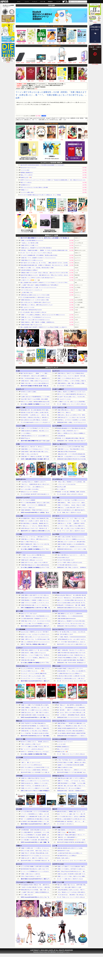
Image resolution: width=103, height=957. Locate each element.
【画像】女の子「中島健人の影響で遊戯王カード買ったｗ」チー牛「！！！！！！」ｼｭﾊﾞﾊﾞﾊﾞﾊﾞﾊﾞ (78, 834)
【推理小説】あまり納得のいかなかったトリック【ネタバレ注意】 (35, 295)
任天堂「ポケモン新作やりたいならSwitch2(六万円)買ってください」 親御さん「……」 (40, 767)
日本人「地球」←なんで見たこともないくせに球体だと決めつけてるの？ (73, 528)
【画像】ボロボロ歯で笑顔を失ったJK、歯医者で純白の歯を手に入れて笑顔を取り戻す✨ (76, 510)
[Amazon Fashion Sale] (27, 223)
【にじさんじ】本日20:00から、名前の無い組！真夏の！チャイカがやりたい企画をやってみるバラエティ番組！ (45, 668)
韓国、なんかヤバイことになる (27, 307)
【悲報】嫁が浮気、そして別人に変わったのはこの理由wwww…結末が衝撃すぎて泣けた (40, 730)
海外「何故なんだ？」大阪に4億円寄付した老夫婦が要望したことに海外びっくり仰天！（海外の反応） (79, 705)
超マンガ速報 (19, 611)
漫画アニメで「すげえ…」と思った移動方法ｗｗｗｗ (32, 486)
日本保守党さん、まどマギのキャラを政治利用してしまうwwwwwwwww (73, 419)
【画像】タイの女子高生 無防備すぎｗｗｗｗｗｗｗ (32, 240)
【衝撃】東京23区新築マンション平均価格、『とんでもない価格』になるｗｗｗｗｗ (75, 783)
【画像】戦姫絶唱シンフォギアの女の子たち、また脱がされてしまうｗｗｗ (73, 829)
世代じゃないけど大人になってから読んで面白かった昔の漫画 (34, 187)
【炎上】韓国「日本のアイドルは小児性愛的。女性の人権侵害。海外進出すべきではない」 (40, 399)
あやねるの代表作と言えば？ (63, 557)
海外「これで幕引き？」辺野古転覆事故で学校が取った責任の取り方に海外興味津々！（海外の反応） (79, 715)
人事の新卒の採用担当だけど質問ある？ (29, 270)
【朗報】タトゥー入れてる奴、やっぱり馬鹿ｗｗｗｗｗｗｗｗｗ (71, 500)
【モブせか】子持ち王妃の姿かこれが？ (65, 560)
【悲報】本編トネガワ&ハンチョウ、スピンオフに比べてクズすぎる (35, 621)
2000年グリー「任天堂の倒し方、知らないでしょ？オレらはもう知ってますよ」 (38, 751)
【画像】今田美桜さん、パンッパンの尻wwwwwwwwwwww (70, 616)
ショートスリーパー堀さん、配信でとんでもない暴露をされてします (72, 525)
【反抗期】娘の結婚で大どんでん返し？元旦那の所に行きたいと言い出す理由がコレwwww (77, 655)
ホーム (18, 1)
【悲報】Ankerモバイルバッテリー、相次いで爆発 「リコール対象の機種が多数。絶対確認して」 (78, 520)
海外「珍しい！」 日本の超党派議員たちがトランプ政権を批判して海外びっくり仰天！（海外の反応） (79, 707)
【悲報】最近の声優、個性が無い (28, 660)
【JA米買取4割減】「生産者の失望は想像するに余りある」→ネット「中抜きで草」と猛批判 (41, 829)
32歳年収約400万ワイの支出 (63, 850)
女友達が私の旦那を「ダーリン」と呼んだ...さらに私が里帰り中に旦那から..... (74, 671)
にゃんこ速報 (19, 516)
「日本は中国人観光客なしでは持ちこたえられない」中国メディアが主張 (73, 889)
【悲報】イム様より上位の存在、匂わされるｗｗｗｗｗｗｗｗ (70, 536)
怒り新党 (77, 265)
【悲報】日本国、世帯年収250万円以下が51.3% (31, 309)
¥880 (47, 588)
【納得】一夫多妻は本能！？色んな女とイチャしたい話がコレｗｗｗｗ (72, 650)
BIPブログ (77, 247)
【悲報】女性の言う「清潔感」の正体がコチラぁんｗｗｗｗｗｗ (35, 380)
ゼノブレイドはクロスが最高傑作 (28, 500)
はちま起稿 (19, 809)
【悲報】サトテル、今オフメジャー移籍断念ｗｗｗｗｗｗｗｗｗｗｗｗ (72, 539)
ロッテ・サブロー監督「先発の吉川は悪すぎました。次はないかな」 (72, 641)
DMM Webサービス (54, 952)
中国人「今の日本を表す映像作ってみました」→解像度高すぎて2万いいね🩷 (37, 378)
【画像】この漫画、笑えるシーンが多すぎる (30, 873)
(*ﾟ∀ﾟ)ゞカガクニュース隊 (59, 407)
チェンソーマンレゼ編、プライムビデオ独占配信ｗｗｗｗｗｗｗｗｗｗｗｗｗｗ (38, 623)
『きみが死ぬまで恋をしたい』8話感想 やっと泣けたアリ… (34, 481)
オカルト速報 (55, 592)
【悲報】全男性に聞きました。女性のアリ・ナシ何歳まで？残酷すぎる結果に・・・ (75, 410)
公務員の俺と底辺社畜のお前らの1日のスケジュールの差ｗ (70, 848)
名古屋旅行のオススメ (25, 184)
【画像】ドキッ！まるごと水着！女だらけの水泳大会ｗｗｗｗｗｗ (35, 319)
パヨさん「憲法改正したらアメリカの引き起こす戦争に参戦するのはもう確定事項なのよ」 (77, 892)
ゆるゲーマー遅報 (20, 739)
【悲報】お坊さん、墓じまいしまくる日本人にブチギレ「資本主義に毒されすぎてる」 (76, 415)
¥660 (24, 590)
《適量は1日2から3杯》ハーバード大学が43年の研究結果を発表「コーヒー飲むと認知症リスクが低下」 (79, 454)
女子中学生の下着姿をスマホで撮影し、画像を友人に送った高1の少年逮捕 (73, 762)
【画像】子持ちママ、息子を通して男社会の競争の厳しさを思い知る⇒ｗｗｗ (38, 853)
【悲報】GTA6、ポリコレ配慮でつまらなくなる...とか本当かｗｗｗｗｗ (36, 710)
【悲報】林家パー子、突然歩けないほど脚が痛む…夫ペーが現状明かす (36, 456)
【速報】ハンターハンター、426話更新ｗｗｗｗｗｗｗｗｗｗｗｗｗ (72, 546)
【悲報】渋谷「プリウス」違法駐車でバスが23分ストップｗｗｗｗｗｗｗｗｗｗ (38, 257)
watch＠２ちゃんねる (58, 864)
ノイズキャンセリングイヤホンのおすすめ (66, 484)
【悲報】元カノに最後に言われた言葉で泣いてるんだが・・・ (34, 778)
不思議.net (19, 845)
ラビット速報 (55, 497)
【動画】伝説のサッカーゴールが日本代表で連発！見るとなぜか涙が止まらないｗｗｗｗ (40, 597)
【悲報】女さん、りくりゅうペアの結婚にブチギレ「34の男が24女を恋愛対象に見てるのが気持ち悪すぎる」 (44, 655)
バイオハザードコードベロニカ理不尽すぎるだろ (31, 765)
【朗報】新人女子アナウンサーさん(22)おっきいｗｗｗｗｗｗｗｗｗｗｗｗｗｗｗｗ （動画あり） (42, 855)
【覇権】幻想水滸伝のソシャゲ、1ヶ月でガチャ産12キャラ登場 (35, 299)
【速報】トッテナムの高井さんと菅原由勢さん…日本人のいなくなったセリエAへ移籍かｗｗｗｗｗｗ (43, 314)
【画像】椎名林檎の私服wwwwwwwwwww (66, 618)
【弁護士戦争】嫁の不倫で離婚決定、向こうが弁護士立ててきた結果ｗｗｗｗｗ (38, 725)
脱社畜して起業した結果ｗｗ (63, 858)
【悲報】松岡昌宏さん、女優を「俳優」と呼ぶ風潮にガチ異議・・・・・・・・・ (75, 383)
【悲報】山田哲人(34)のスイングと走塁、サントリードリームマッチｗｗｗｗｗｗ (38, 287)
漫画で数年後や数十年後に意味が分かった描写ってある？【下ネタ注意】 (37, 869)
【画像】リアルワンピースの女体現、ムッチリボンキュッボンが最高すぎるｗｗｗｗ (39, 602)
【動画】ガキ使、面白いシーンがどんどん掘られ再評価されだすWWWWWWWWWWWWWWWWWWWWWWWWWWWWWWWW (49, 383)
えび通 (76, 277)
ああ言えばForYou (21, 479)
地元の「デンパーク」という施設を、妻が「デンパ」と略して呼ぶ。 (72, 814)
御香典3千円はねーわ (25, 438)
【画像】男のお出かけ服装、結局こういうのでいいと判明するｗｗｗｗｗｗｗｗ (74, 778)
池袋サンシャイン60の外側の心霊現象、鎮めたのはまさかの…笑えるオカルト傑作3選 (75, 600)
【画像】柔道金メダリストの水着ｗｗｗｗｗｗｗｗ (32, 260)
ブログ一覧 (42, 1)
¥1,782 (8, 62)
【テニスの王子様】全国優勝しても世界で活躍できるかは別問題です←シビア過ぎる (39, 866)
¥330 (75, 915)
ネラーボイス (55, 516)
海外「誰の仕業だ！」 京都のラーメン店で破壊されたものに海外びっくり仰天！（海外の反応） (78, 710)
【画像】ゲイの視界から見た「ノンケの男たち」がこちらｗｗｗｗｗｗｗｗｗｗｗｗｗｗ (40, 848)
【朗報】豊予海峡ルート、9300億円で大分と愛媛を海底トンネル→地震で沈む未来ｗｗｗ (76, 723)
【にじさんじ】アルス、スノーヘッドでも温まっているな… (34, 678)
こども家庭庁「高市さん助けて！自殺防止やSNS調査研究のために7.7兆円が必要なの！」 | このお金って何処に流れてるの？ (48, 892)
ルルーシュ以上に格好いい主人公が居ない (30, 489)
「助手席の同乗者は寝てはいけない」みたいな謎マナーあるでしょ (71, 639)
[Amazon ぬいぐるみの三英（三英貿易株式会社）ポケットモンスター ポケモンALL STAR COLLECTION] (51, 151)
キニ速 (76, 272)
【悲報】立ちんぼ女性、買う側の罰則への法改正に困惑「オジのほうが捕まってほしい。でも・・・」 (79, 873)
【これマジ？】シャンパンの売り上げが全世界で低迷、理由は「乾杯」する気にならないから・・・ (79, 446)
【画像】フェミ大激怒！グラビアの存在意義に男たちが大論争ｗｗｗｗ (36, 705)
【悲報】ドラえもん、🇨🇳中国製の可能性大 (66, 832)
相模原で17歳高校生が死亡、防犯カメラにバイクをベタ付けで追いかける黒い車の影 (39, 544)
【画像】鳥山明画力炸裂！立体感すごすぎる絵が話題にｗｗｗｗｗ (35, 715)
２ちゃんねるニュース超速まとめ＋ (25, 882)
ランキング (34, 1)
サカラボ (77, 314)
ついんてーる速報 (20, 425)
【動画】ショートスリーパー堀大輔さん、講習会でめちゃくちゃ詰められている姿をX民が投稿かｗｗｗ (43, 657)
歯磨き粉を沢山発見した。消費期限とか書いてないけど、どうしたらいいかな (74, 811)
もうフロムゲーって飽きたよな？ (28, 507)
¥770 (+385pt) (95, 64)
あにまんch (19, 864)
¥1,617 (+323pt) (8, 42)
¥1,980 (75, 347)
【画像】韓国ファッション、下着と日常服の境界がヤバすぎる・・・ (72, 449)
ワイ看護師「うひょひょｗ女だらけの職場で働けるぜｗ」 (33, 555)
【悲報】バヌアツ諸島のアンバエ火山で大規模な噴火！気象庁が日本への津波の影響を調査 (77, 866)
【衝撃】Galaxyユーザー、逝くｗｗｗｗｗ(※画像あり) (69, 788)
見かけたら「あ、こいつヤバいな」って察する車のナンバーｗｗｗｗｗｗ (37, 536)
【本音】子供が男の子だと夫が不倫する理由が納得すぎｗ (33, 723)
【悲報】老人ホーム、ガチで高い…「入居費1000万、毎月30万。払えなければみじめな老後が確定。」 (79, 523)
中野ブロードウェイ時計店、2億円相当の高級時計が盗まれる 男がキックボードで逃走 (39, 401)
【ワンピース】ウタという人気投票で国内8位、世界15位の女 (34, 769)
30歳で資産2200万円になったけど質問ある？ (67, 855)
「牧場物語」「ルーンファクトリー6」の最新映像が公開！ (33, 505)
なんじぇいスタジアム (58, 629)
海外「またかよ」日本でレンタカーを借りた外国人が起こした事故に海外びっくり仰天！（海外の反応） (79, 712)
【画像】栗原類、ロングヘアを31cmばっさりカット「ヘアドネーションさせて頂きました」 (41, 449)
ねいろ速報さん (56, 552)
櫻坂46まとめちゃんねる (80, 250)
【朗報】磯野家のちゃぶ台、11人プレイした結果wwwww (69, 613)
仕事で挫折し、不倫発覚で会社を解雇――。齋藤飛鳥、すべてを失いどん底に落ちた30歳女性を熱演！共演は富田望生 (46, 250)
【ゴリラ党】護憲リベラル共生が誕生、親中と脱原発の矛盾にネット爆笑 (37, 839)
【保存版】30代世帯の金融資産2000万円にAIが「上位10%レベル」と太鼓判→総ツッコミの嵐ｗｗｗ (79, 728)
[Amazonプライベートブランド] (28, 151)
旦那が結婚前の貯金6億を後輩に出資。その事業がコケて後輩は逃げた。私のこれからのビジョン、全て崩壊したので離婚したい (48, 265)
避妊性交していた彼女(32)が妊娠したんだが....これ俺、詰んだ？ (71, 678)
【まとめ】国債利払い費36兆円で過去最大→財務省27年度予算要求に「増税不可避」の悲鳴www (78, 733)
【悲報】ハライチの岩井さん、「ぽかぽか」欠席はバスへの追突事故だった (73, 505)
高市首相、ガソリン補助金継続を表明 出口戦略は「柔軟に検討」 (71, 438)
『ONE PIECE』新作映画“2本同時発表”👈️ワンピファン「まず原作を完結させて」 (75, 839)
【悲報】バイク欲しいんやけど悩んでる (29, 454)
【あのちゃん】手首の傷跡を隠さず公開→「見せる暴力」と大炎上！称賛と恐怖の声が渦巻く (41, 837)
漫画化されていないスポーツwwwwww (29, 491)
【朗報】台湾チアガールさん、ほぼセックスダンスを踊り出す (34, 562)
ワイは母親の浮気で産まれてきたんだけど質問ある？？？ (69, 673)
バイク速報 (77, 304)
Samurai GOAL (78, 255)
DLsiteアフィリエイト (65, 952)
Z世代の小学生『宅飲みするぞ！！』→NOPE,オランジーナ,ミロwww (72, 769)
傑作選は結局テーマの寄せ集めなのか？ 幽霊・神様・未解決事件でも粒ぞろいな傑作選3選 (77, 605)
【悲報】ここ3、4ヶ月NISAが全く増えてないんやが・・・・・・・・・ (72, 378)
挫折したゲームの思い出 (26, 182)
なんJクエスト (78, 257)
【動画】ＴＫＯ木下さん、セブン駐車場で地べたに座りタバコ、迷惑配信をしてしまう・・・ (41, 785)
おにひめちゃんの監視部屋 (29, 115)
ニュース (27, 1)
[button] (17, 15)
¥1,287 (73, 589)
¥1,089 (51, 346)
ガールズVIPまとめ (79, 242)
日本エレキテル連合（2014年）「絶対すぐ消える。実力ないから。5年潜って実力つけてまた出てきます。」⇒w (45, 850)
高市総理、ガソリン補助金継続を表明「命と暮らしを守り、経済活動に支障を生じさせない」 (41, 816)
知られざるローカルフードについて (28, 167)
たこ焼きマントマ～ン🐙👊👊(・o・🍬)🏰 (30, 280)
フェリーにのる (24, 394)
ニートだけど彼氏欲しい (26, 433)
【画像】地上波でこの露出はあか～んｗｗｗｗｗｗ (32, 560)
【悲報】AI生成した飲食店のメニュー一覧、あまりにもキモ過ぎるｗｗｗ (37, 650)
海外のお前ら (55, 702)
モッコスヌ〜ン (20, 827)
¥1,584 (8, 22)
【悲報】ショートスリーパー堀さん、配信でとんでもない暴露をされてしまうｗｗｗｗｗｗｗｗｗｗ (79, 876)
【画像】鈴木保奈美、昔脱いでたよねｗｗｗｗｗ (31, 324)
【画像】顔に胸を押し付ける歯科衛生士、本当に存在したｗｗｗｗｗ (36, 430)
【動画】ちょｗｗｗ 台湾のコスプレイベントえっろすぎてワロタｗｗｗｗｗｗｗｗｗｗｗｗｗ (41, 780)
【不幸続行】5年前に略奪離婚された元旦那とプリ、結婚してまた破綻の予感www (75, 657)
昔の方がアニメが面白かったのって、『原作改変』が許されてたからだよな (37, 741)
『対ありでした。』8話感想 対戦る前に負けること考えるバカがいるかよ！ (37, 484)
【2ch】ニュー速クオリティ (59, 444)
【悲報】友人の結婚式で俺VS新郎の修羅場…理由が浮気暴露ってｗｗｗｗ (73, 660)
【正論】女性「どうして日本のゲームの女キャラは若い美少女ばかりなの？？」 (38, 277)
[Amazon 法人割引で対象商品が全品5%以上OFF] (49, 223)
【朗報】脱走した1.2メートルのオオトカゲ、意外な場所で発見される (72, 541)
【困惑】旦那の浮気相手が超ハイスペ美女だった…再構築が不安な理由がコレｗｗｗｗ (39, 728)
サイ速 (76, 290)
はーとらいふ (77, 295)
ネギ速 (76, 309)
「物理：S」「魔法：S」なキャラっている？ (30, 762)
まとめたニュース (78, 285)
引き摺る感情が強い (61, 435)
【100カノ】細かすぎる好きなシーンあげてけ (31, 876)
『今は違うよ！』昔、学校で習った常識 (29, 242)
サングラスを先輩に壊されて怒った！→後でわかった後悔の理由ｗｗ (72, 816)
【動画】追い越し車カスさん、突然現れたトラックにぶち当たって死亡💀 (37, 783)
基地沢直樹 (77, 275)
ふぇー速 (77, 270)
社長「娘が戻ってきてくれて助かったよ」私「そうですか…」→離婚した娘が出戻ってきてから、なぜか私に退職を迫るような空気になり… (51, 262)
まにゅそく (77, 240)
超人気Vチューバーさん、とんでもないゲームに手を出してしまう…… (36, 634)
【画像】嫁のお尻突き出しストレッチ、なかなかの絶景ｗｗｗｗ (35, 435)
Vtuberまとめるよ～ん (22, 666)
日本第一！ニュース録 (58, 882)
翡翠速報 (54, 757)
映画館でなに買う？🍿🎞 (26, 177)
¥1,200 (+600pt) (94, 44)
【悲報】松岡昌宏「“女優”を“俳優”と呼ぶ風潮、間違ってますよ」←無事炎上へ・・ (39, 451)
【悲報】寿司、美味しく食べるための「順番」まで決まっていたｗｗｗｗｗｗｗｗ (75, 785)
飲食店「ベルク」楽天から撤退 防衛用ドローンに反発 (69, 887)
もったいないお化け (25, 170)
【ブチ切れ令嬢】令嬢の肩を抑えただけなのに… (67, 565)
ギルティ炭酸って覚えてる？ (27, 894)
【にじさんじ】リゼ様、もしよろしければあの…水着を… (33, 676)
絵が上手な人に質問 (61, 486)
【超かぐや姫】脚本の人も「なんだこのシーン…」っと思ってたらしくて (73, 555)
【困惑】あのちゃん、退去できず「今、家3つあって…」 (33, 446)
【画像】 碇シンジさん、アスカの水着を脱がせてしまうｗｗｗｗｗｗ (36, 317)
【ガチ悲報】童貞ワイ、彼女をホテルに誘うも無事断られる (34, 375)
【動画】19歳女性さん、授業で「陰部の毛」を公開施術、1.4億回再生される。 (38, 322)
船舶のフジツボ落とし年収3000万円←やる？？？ (68, 430)
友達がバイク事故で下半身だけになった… (30, 541)
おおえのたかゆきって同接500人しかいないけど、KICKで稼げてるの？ (36, 631)
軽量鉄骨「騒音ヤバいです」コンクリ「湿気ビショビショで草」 (71, 518)
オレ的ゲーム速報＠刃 (79, 307)
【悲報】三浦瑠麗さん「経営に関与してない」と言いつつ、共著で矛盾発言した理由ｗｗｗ (40, 707)
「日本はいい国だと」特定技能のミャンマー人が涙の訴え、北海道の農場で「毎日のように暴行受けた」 (79, 481)
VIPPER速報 (19, 775)
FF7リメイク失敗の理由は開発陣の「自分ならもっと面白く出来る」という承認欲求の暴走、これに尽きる (44, 502)
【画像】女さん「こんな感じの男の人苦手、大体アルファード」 (71, 507)
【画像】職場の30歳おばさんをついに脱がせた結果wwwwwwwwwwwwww (37, 565)
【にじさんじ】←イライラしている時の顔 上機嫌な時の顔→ (34, 673)
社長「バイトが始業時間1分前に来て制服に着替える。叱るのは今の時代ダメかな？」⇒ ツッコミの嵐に (43, 819)
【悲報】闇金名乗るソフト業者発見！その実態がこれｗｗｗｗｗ (35, 600)
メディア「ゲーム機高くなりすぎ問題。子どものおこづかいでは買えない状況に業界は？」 (40, 746)
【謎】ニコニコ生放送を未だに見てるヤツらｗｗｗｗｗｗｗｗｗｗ (35, 641)
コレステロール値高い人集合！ (27, 192)
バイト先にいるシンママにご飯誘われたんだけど (31, 557)
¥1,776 (27, 347)
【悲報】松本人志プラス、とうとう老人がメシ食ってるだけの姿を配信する (73, 417)
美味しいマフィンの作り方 (26, 175)
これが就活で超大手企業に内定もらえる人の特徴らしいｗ (69, 853)
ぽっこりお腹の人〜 (61, 489)
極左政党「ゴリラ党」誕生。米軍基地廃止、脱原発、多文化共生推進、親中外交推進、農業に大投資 (79, 491)
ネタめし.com (19, 592)
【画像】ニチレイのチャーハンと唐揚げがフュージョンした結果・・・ (36, 788)
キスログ (54, 647)
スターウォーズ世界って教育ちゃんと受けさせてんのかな (69, 562)
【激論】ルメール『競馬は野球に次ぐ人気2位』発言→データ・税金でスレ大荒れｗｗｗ (76, 725)
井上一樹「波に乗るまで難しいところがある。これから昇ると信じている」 (73, 631)
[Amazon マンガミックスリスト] (51, 15)
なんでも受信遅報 (78, 299)
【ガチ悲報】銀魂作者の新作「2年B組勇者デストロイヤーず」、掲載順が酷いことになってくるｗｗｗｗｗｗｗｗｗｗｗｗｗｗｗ (49, 618)
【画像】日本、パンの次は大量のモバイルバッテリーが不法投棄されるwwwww (74, 456)
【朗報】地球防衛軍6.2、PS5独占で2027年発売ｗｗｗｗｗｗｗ (34, 510)
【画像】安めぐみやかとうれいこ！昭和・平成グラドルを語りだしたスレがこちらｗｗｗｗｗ (41, 712)
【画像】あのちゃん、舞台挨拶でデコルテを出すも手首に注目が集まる (36, 247)
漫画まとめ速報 (56, 827)
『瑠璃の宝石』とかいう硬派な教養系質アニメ (67, 837)
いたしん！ (77, 324)
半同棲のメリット (24, 189)
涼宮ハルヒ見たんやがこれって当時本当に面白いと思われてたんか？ (36, 302)
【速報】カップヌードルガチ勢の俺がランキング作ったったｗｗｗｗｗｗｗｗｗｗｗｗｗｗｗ (41, 428)
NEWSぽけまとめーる (58, 775)
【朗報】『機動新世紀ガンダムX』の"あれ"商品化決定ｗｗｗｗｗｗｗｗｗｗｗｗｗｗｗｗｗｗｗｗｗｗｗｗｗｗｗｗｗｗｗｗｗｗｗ (49, 616)
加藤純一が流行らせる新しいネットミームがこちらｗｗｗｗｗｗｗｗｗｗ (37, 636)
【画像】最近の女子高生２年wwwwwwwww (66, 451)
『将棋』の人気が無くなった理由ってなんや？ (31, 744)
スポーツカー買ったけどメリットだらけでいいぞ (31, 290)
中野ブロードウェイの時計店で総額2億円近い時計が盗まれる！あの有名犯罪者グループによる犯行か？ (79, 394)
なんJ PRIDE (77, 287)
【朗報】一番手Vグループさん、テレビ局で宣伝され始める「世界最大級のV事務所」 (39, 639)
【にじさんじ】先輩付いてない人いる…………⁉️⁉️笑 (32, 671)
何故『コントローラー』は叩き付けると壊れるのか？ (32, 749)
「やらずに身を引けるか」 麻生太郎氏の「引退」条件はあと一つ (71, 894)
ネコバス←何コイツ (25, 760)
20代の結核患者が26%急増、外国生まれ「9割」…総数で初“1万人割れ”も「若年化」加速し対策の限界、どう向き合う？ (47, 884)
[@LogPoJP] (63, 2)
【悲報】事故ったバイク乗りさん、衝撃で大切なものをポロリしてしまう (37, 304)
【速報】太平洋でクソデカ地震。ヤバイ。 (30, 245)
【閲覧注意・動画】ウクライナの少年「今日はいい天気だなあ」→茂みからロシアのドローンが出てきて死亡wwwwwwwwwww (48, 272)
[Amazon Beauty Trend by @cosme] (74, 224)
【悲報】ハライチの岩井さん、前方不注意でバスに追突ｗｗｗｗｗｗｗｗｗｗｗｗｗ (75, 869)
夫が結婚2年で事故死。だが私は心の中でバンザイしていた (70, 668)
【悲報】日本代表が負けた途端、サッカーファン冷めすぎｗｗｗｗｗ (36, 605)
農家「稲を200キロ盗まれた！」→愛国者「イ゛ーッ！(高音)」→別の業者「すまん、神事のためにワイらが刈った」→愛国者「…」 (49, 373)
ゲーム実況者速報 (20, 629)
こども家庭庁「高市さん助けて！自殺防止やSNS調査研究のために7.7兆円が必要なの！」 (40, 285)
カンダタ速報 (19, 757)
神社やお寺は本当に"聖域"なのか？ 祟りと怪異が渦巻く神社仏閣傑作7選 (73, 595)
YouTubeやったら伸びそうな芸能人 (28, 391)
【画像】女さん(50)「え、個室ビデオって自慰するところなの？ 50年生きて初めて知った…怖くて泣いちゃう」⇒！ (46, 858)
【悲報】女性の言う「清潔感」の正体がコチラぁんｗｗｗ (33, 652)
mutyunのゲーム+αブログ (23, 497)
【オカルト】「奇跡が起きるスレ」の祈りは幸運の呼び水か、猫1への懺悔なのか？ (75, 597)
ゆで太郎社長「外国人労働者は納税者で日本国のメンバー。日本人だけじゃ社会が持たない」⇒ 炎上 (42, 821)
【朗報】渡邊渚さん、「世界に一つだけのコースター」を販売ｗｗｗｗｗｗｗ (74, 502)
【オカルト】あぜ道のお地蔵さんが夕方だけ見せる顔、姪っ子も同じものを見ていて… (76, 602)
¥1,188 (27, 917)
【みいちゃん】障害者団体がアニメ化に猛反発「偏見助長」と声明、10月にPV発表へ (39, 834)
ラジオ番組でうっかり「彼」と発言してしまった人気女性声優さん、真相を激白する (75, 401)
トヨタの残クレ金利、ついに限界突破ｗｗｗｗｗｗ (32, 546)
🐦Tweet (44, 115)
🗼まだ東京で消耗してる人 (27, 292)
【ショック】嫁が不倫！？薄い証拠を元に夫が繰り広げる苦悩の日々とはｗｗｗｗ (38, 733)
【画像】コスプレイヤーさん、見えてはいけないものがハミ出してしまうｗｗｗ (74, 623)
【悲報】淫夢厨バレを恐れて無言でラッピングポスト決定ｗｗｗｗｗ (36, 595)
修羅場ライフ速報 (20, 407)
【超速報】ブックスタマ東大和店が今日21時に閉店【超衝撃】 (70, 765)
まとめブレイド (78, 245)
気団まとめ (19, 720)
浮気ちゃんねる (56, 666)
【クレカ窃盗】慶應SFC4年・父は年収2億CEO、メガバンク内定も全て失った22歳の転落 (40, 832)
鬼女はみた (77, 262)
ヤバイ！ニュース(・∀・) (58, 720)
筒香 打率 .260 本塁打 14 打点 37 (65, 634)
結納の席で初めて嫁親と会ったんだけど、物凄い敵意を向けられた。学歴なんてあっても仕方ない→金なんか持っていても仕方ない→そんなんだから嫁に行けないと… (57, 275)
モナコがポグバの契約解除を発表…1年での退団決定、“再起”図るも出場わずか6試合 (39, 255)
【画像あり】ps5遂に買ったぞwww (64, 767)
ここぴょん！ (19, 647)
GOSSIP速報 (19, 702)
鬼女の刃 (54, 809)
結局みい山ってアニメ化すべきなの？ (29, 613)
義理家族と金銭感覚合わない (27, 172)
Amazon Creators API (44, 952)
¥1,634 (94, 22)
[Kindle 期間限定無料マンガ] (75, 151)
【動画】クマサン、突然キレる (64, 412)
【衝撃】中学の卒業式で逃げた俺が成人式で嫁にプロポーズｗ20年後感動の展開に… (75, 652)
